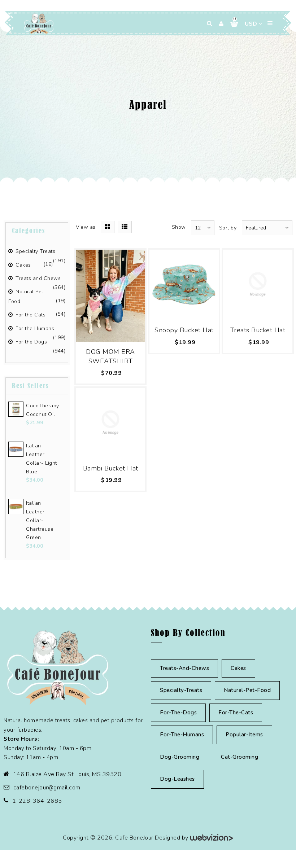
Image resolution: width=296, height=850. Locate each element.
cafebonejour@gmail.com (46, 788)
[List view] (125, 227)
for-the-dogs (178, 712)
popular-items (244, 734)
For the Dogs (30, 341)
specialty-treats (181, 690)
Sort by (228, 227)
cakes (238, 668)
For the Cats (29, 314)
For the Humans (34, 328)
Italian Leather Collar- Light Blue (41, 458)
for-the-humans (182, 734)
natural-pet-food (247, 690)
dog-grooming (179, 757)
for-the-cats (235, 712)
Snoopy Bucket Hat (184, 330)
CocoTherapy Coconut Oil (42, 410)
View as (86, 227)
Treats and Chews (37, 278)
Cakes (22, 265)
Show (179, 227)
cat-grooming (239, 757)
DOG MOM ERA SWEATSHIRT (110, 356)
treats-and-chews (184, 668)
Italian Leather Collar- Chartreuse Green (39, 520)
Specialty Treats (34, 251)
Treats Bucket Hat (258, 330)
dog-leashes (177, 779)
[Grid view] (107, 227)
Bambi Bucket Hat (110, 468)
